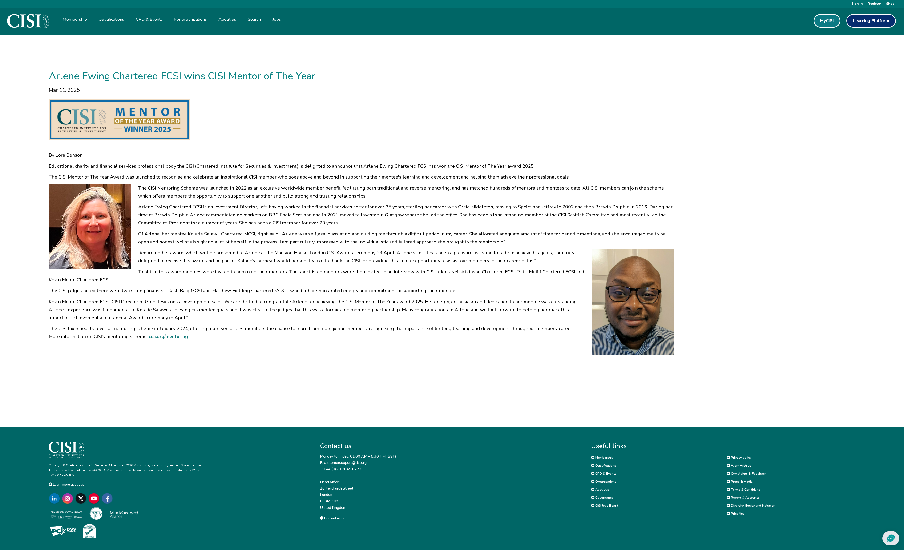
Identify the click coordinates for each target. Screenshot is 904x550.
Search (254, 19)
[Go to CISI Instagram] (68, 498)
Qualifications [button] (111, 19)
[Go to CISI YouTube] (94, 498)
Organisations (605, 481)
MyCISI (827, 21)
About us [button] (227, 19)
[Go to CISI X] (81, 498)
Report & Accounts (744, 497)
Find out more (334, 518)
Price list (737, 513)
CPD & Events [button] (149, 19)
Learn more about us (68, 484)
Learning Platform (871, 21)
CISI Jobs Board (606, 505)
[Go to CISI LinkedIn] (55, 498)
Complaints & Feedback (748, 473)
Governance (603, 497)
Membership (603, 457)
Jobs (277, 19)
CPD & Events (605, 473)
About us (601, 489)
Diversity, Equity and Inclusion (752, 505)
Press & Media (741, 481)
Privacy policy (740, 457)
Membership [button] (75, 19)
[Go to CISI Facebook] (108, 498)
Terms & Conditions (745, 489)
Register (874, 3)
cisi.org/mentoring (168, 336)
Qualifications (605, 465)
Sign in (857, 3)
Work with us (740, 465)
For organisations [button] (190, 19)
